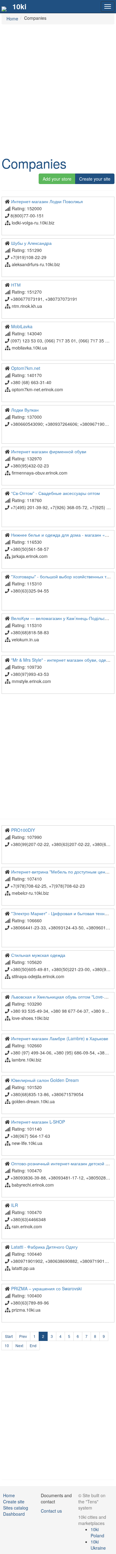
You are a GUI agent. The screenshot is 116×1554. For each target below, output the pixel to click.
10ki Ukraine (98, 1545)
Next (19, 1345)
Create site (13, 1501)
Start (9, 1336)
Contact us (51, 1511)
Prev (23, 1336)
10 (7, 1345)
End (33, 1345)
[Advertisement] (58, 89)
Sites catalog (15, 1508)
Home (9, 1495)
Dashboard (14, 1514)
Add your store (57, 179)
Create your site (94, 179)
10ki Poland (97, 1532)
